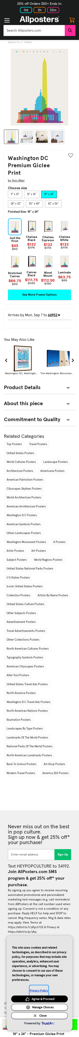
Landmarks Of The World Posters (27, 737)
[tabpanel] (39, 251)
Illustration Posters (19, 720)
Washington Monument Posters (26, 542)
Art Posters (38, 551)
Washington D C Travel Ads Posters (28, 702)
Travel (28, 42)
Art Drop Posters (54, 764)
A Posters (59, 542)
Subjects (14, 42)
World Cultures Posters (21, 462)
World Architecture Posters (24, 497)
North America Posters (21, 693)
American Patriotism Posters (25, 479)
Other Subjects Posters (21, 613)
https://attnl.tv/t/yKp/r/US (25, 927)
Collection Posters (18, 595)
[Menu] (7, 20)
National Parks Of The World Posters (29, 746)
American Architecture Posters (26, 506)
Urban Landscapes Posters (24, 533)
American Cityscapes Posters (25, 666)
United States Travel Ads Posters (27, 684)
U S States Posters (18, 577)
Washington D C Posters (22, 515)
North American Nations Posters (27, 711)
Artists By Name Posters (53, 595)
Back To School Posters (21, 764)
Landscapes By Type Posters (25, 728)
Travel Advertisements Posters (26, 631)
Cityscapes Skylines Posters (24, 488)
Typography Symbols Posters (25, 657)
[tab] (15, 194)
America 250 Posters (55, 773)
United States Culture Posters (25, 604)
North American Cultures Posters (28, 648)
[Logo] (39, 19)
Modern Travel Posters (21, 773)
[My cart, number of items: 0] (71, 19)
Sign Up (62, 854)
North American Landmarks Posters (29, 755)
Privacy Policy (39, 990)
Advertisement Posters (21, 622)
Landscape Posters (55, 462)
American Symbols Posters (24, 524)
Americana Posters (52, 471)
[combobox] (34, 30)
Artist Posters (15, 551)
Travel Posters (38, 444)
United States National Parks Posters (30, 568)
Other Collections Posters (23, 639)
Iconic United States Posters (25, 586)
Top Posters (14, 444)
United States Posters (20, 453)
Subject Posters (17, 560)
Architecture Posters (20, 471)
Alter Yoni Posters (18, 675)
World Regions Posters (48, 560)
